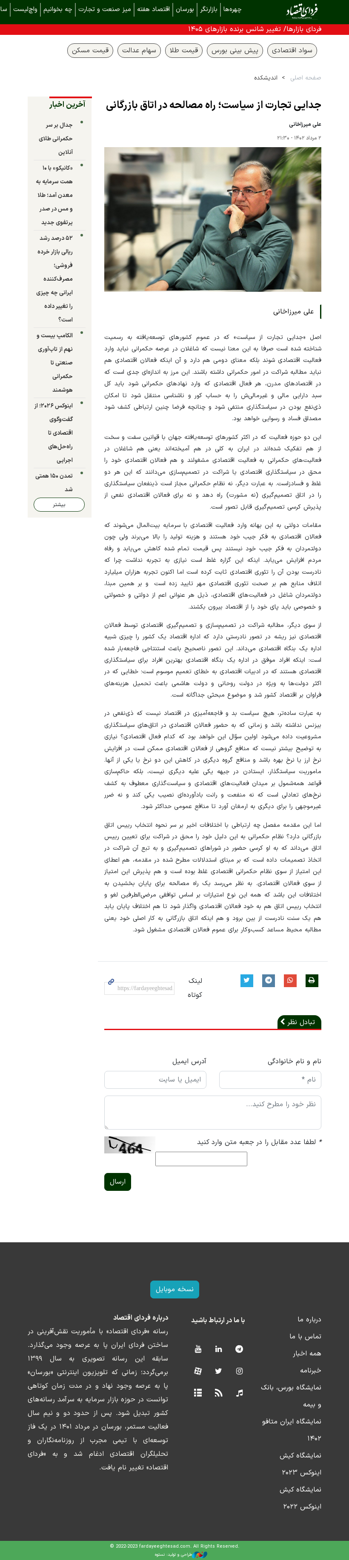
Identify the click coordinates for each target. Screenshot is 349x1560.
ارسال (118, 1182)
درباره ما (309, 1320)
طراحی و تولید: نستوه (173, 1554)
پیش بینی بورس (235, 51)
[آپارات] (197, 1372)
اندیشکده (265, 78)
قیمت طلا (184, 51)
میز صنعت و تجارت (104, 9)
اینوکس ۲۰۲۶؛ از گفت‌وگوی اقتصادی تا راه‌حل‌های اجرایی (53, 433)
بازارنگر (208, 9)
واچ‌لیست (25, 9)
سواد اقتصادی (292, 51)
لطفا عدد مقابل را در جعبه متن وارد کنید (259, 1142)
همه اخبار (307, 1354)
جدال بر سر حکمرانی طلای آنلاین (56, 139)
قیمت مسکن (90, 51)
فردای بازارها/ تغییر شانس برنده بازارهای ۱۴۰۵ (254, 29)
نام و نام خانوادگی (294, 1061)
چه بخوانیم (57, 9)
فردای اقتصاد (289, 11)
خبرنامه (310, 1371)
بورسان (185, 9)
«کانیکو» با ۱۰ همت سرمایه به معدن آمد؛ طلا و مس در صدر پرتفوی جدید (54, 195)
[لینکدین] (218, 1349)
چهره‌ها (232, 9)
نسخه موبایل (175, 1289)
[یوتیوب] (197, 1349)
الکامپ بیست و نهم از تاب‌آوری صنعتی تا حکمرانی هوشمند (55, 363)
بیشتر (59, 505)
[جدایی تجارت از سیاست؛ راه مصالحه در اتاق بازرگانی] (212, 219)
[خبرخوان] (218, 1393)
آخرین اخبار (67, 105)
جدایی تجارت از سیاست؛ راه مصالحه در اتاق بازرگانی (213, 105)
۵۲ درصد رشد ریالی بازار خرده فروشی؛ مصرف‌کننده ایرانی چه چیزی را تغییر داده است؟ (54, 279)
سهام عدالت (139, 51)
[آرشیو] (197, 1393)
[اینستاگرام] (239, 1372)
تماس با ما (305, 1337)
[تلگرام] (239, 1349)
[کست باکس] (239, 1393)
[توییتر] (218, 1372)
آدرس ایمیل (189, 1061)
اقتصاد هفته (153, 9)
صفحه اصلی (305, 78)
